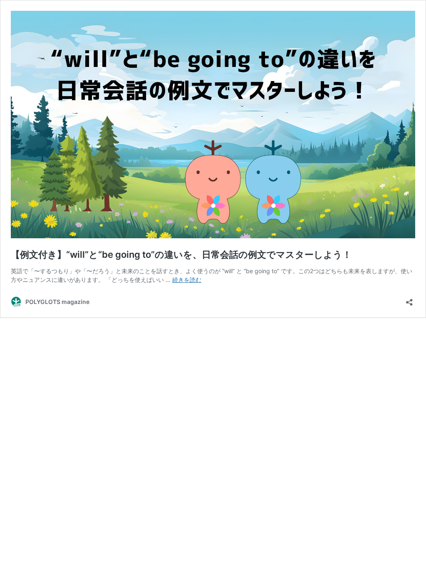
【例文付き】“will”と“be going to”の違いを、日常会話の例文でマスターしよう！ (181, 254)
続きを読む (186, 279)
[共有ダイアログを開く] (409, 299)
